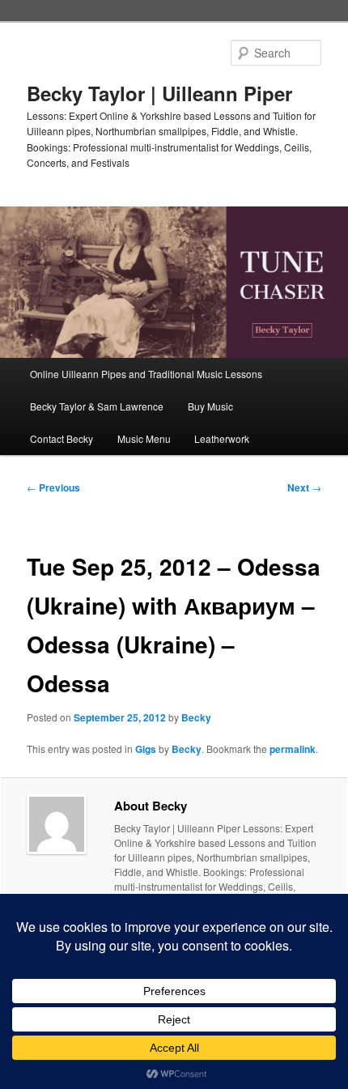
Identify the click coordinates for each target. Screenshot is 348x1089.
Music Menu (144, 438)
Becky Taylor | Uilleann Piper (159, 93)
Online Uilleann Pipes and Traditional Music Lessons (146, 374)
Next (304, 487)
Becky (196, 717)
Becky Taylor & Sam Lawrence (96, 406)
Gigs (145, 749)
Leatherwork (221, 438)
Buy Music (210, 406)
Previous (53, 487)
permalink (292, 749)
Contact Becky (61, 438)
